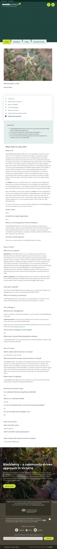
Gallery (27, 42)
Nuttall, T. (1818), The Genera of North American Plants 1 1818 (17, 30)
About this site (8, 547)
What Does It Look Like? (14, 102)
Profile (7, 42)
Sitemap (17, 547)
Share (48, 21)
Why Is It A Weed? (13, 104)
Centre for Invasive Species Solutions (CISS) (38, 501)
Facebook (21, 530)
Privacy (13, 547)
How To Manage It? (13, 107)
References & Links (39, 42)
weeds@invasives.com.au (38, 505)
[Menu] (53, 4)
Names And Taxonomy (14, 116)
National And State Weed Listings (17, 113)
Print (55, 21)
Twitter (30, 530)
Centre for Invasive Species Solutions (12, 6)
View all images (8, 87)
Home (10, 21)
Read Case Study (9, 486)
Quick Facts (11, 99)
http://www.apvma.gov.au (18, 326)
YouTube (40, 530)
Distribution (16, 42)
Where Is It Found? (13, 110)
